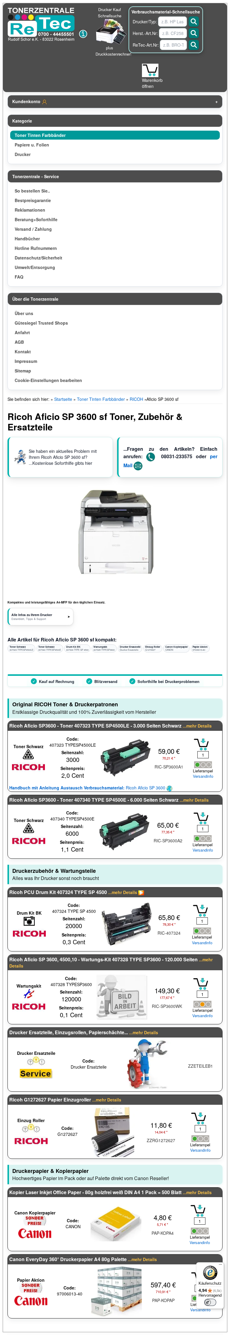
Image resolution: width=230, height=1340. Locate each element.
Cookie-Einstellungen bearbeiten (48, 380)
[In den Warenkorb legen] (201, 745)
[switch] (210, 1302)
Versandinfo (203, 776)
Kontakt (23, 352)
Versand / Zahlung (33, 229)
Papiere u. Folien (32, 145)
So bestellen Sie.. (32, 191)
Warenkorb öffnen (152, 83)
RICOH (136, 399)
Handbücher (27, 239)
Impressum (26, 361)
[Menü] (220, 1265)
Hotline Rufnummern (36, 248)
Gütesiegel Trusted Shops (41, 323)
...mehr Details (197, 726)
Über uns (24, 313)
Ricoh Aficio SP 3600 (88, 788)
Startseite (63, 399)
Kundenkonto (27, 101)
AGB (19, 342)
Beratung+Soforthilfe (36, 219)
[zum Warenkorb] (150, 70)
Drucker (23, 154)
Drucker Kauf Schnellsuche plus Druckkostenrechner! (113, 32)
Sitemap (23, 371)
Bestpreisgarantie (33, 200)
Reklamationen (30, 210)
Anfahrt (22, 332)
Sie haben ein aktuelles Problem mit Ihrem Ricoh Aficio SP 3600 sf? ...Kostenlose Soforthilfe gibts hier (63, 457)
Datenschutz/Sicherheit (38, 258)
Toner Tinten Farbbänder (40, 135)
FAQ (19, 277)
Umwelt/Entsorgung (35, 267)
